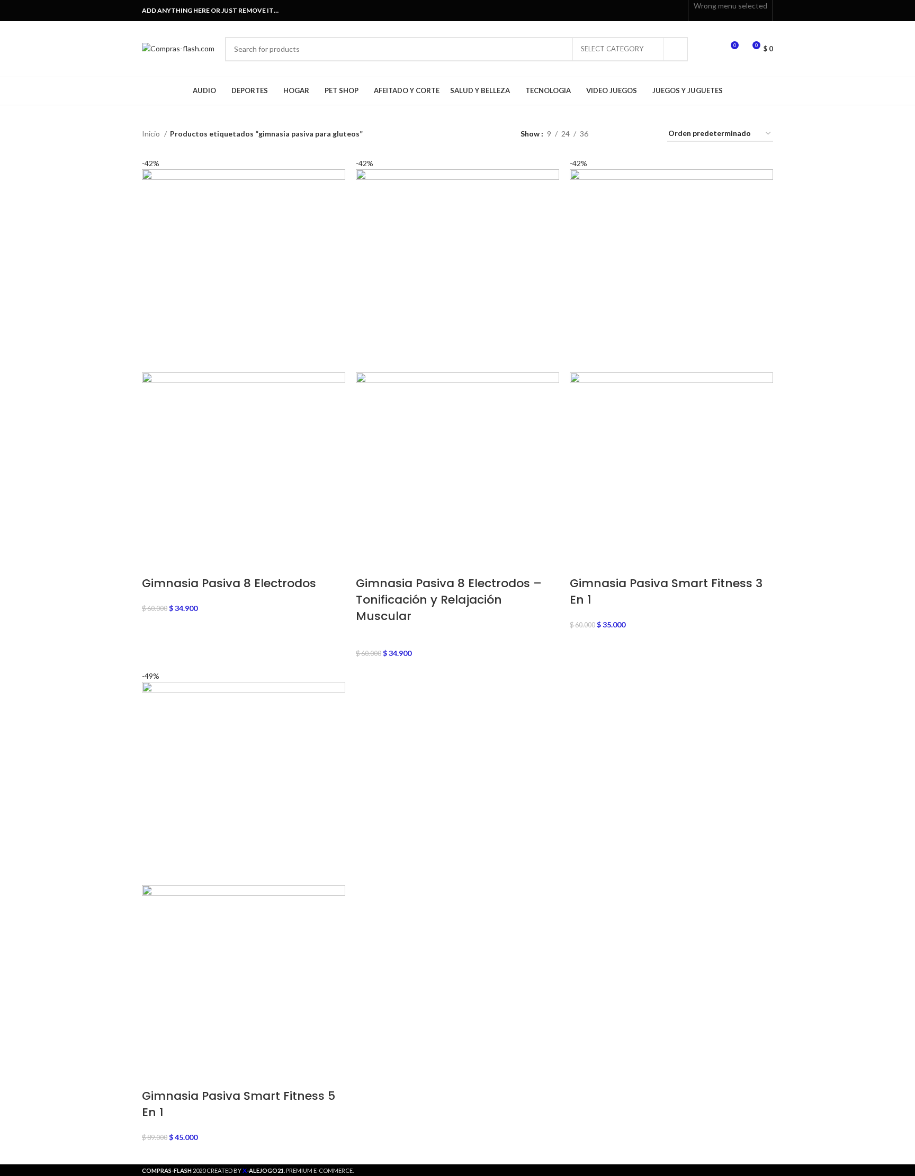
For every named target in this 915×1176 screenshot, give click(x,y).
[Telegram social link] (676, 10)
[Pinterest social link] (652, 10)
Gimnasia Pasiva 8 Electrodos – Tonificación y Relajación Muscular (449, 599)
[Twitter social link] (640, 10)
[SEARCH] (675, 49)
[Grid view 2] (613, 134)
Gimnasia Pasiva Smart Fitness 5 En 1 (238, 1104)
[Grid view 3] (629, 134)
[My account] (710, 49)
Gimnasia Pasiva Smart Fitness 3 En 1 (666, 591)
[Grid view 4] (646, 134)
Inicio (152, 133)
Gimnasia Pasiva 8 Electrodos (229, 583)
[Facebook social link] (628, 10)
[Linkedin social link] (664, 10)
